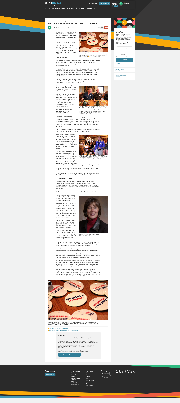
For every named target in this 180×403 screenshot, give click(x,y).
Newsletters (89, 371)
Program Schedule (119, 69)
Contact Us (74, 375)
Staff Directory (90, 380)
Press (87, 375)
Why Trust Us (89, 385)
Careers (73, 373)
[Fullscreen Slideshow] (49, 283)
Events (73, 376)
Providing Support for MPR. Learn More (122, 75)
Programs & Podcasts (59, 8)
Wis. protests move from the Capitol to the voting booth (63, 330)
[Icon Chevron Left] (49, 300)
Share (106, 27)
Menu (48, 8)
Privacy (88, 376)
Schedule (71, 8)
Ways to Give (81, 8)
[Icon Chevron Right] (106, 300)
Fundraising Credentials (74, 382)
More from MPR (75, 384)
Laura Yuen (50, 21)
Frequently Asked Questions (75, 379)
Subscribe (124, 60)
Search (90, 8)
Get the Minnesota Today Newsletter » (69, 355)
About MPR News (75, 371)
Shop (87, 378)
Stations (88, 382)
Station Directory (119, 70)
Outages (88, 373)
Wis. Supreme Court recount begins (58, 328)
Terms (118, 63)
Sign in (97, 8)
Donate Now (104, 3)
